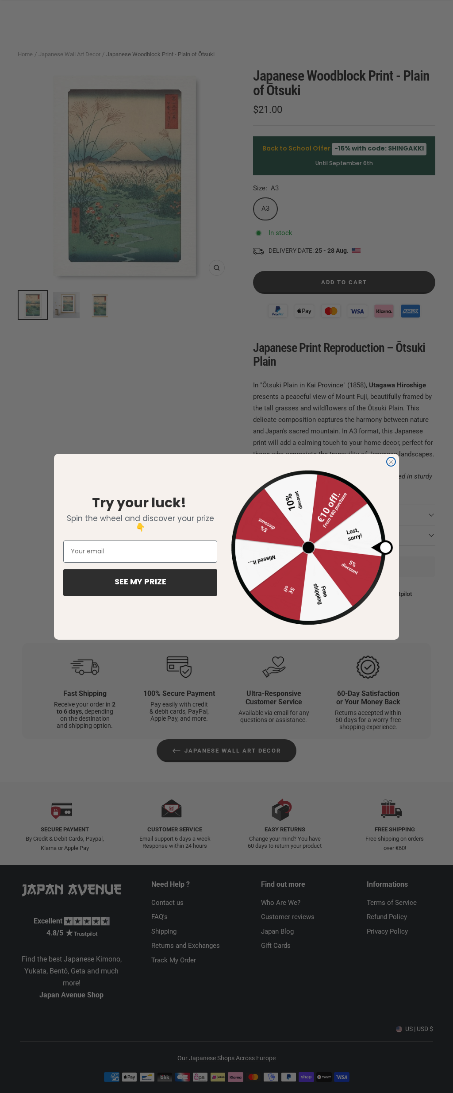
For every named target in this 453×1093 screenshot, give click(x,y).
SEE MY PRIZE (140, 583)
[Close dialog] (391, 461)
